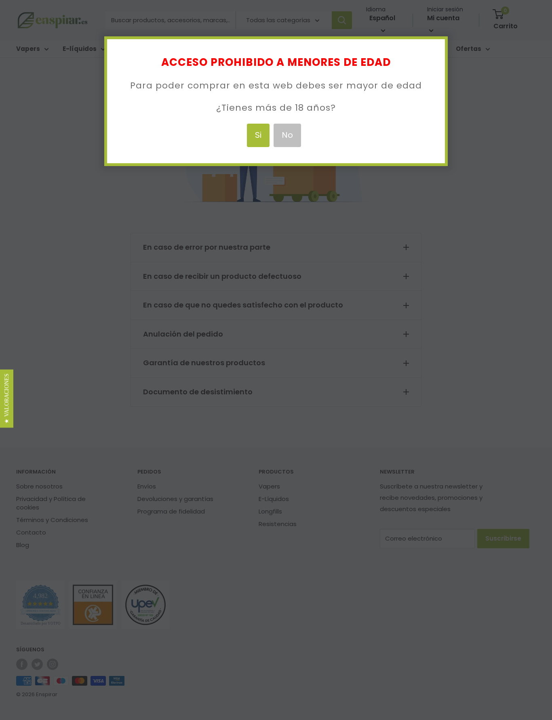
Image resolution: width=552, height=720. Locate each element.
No (287, 135)
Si (258, 135)
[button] (6, 399)
